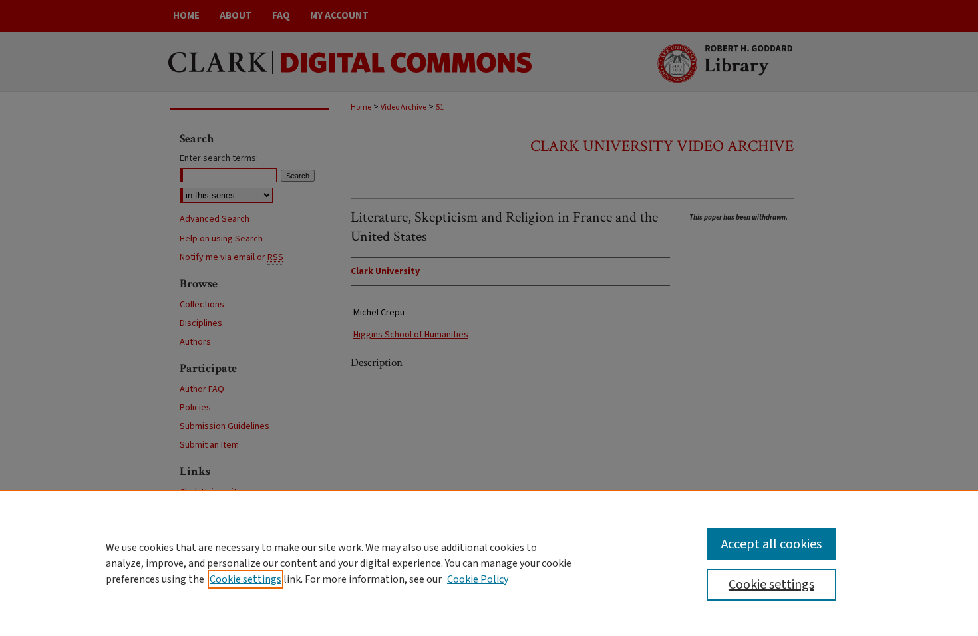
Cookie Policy (477, 579)
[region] (489, 563)
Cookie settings (245, 579)
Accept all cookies (771, 544)
